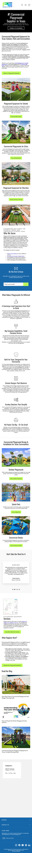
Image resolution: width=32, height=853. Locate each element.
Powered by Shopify (16, 851)
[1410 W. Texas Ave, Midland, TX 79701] (16, 788)
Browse (4, 820)
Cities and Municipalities (16, 158)
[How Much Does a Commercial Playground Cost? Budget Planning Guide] (16, 684)
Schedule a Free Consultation (16, 28)
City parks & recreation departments (15, 256)
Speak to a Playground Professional (11, 73)
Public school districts (12, 253)
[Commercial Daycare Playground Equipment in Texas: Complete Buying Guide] (16, 737)
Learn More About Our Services (12, 632)
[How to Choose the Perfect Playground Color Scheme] (16, 710)
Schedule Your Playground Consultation (12, 665)
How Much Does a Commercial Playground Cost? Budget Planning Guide (15, 697)
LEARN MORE (5, 830)
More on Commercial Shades (16, 545)
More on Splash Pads (16, 512)
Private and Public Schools (16, 116)
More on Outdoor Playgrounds (16, 478)
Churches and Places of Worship (16, 199)
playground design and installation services (15, 622)
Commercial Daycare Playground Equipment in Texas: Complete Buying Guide (15, 751)
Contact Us (5, 825)
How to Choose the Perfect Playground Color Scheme (14, 721)
